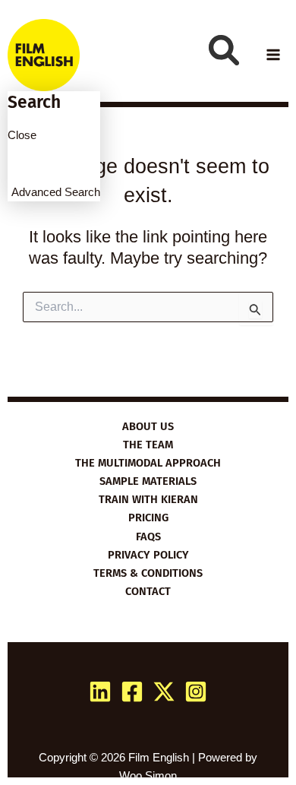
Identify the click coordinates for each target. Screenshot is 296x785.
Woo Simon (148, 776)
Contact (148, 591)
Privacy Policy (148, 555)
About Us (148, 426)
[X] (164, 691)
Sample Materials (148, 481)
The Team (148, 444)
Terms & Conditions (148, 573)
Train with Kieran (148, 499)
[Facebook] (132, 691)
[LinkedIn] (100, 691)
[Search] (224, 50)
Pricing (148, 517)
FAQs (148, 536)
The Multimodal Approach (148, 463)
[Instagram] (195, 691)
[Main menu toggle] (273, 55)
